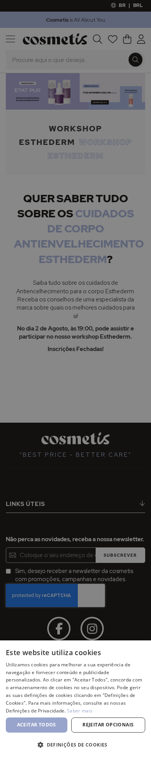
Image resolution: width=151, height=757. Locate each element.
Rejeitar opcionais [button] (108, 724)
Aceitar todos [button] (36, 724)
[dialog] (75, 378)
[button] (75, 744)
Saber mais (80, 710)
